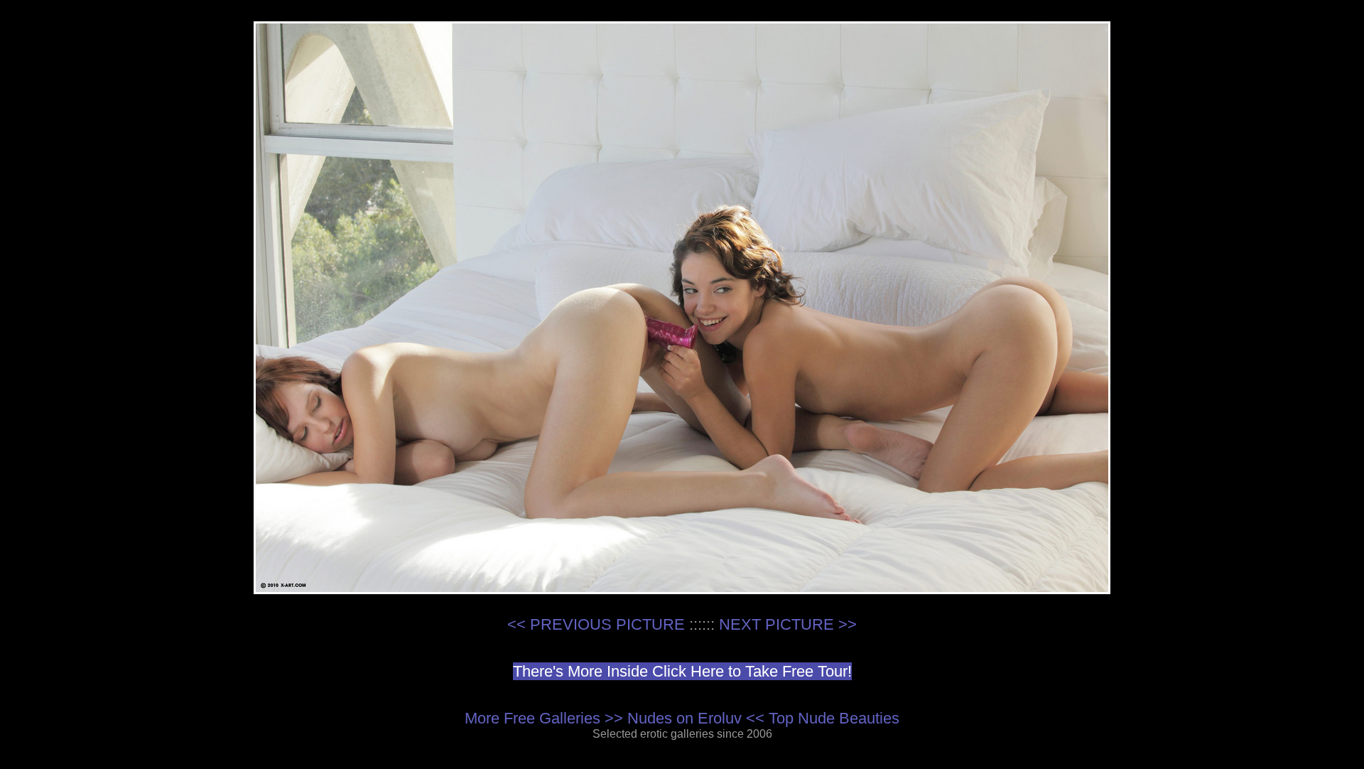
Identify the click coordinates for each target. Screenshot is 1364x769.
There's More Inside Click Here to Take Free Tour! (682, 671)
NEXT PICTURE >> (788, 624)
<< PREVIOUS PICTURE (596, 624)
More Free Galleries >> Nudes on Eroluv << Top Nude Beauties (682, 718)
